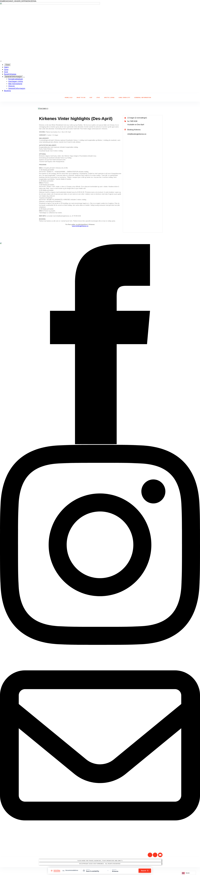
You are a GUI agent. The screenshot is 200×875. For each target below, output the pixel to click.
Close (7, 65)
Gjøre (6, 67)
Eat (91, 97)
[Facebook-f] (155, 855)
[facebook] (100, 443)
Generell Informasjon (13, 76)
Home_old (68, 97)
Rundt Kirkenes (10, 74)
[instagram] (100, 644)
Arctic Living (109, 97)
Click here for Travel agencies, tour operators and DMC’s (100, 860)
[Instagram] (150, 855)
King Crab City (124, 97)
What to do (81, 97)
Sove (6, 72)
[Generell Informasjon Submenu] (24, 77)
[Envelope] (160, 855)
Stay (98, 97)
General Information (142, 97)
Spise (6, 69)
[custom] (100, 845)
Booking (7, 91)
